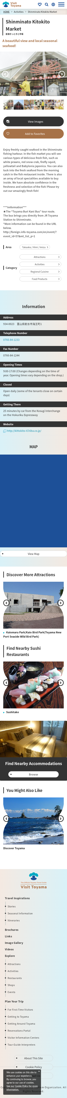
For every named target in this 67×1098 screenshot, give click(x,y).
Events (11, 992)
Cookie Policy (33, 1067)
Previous (5, 74)
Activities (19, 11)
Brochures (12, 930)
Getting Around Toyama (21, 1023)
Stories (12, 906)
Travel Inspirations (17, 898)
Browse (33, 774)
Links (8, 936)
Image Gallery (14, 943)
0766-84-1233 (11, 340)
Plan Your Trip (14, 1001)
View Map (33, 554)
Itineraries (14, 920)
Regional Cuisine (40, 271)
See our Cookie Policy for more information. (22, 1088)
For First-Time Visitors (20, 1009)
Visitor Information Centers (23, 1037)
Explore (10, 956)
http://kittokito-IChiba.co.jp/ (24, 431)
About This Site (33, 1058)
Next (62, 74)
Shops (11, 985)
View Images (35, 121)
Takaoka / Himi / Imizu (34, 247)
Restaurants (15, 978)
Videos (9, 949)
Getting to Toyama (18, 1016)
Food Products (39, 279)
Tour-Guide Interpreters (21, 1044)
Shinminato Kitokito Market (42, 11)
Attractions (40, 257)
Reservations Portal (19, 1030)
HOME (6, 11)
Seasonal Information (20, 913)
